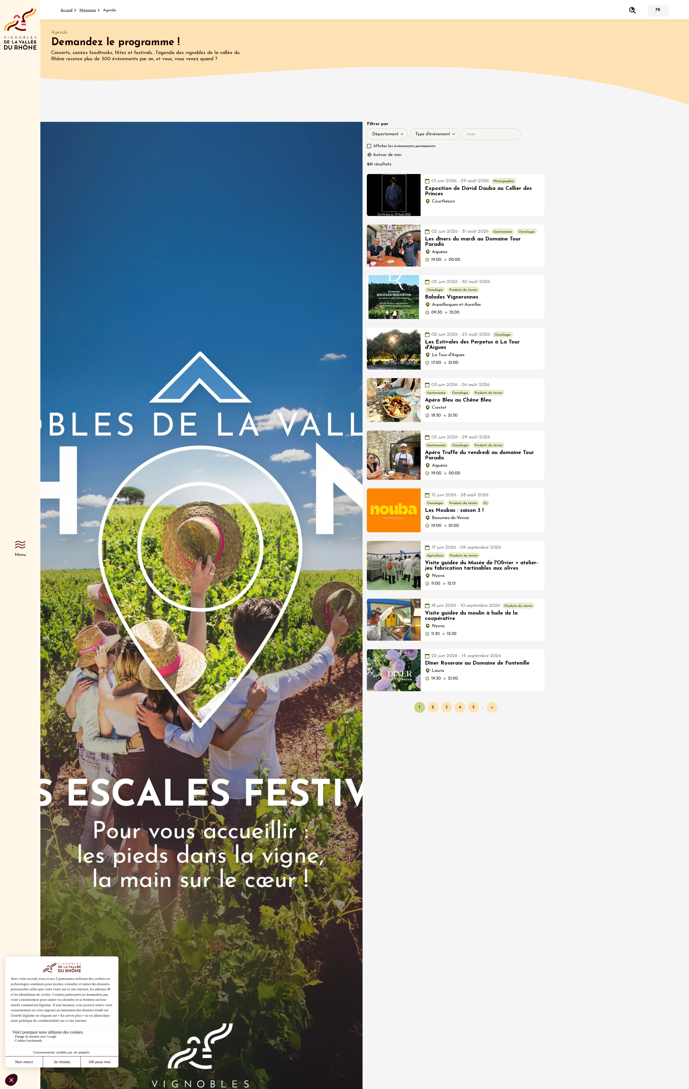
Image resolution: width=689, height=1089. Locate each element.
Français (658, 10)
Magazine (87, 10)
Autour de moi (387, 155)
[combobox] (387, 134)
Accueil (66, 10)
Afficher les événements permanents (404, 146)
